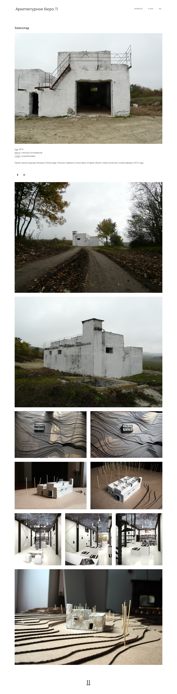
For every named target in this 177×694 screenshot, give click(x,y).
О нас (151, 9)
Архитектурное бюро (37, 8)
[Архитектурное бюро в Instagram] (24, 175)
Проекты (138, 9)
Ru (160, 9)
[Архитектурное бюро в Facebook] (17, 175)
